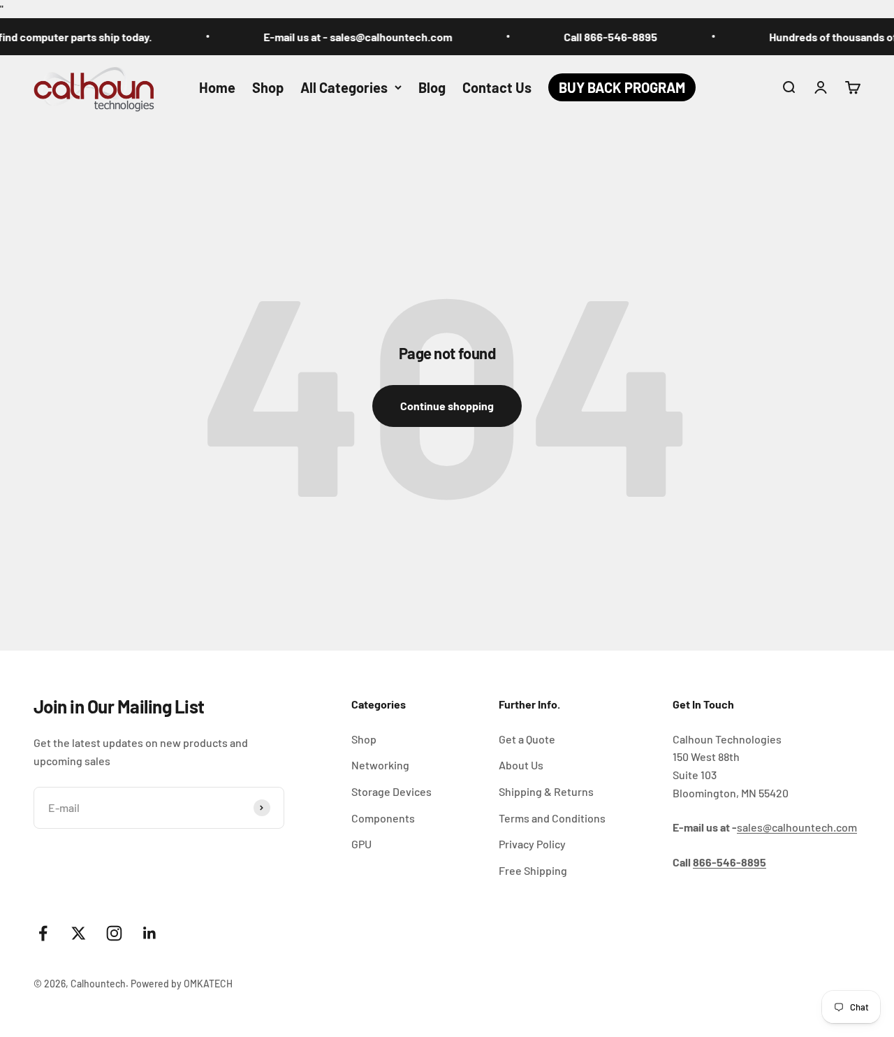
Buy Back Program (622, 87)
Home (217, 87)
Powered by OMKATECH (182, 983)
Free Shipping (533, 870)
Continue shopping (447, 405)
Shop (268, 87)
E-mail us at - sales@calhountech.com (347, 36)
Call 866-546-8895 (600, 36)
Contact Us (497, 87)
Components (383, 818)
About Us (521, 764)
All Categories (344, 87)
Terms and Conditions (552, 818)
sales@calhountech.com (797, 827)
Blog (432, 87)
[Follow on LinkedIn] (149, 933)
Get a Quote (527, 739)
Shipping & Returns (546, 791)
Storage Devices (391, 791)
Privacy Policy (532, 843)
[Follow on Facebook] (43, 933)
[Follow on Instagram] (114, 933)
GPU (361, 843)
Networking (380, 764)
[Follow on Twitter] (78, 933)
